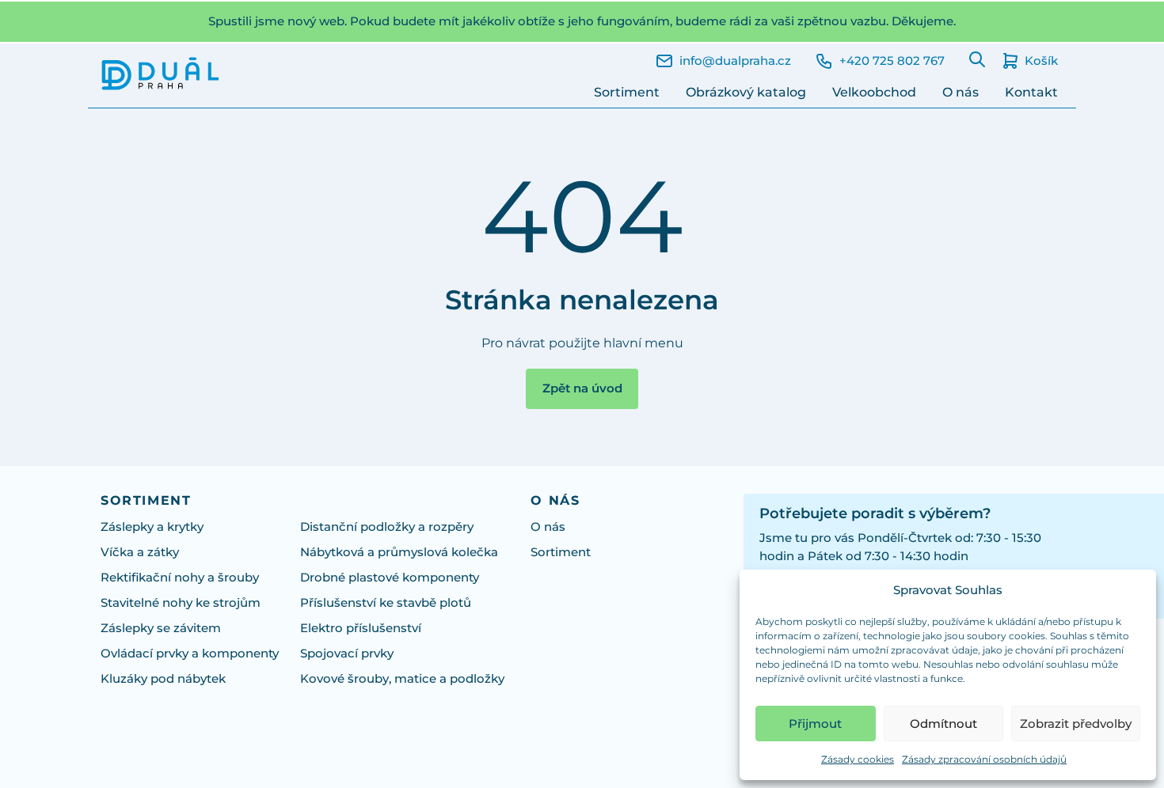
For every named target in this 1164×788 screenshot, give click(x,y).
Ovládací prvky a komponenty (190, 653)
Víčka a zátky (140, 551)
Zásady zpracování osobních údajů (984, 759)
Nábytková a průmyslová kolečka (399, 551)
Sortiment (627, 92)
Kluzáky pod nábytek (163, 678)
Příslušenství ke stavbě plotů (385, 602)
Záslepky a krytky (152, 526)
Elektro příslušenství (360, 627)
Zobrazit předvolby (1076, 723)
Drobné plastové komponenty (389, 577)
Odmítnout (943, 723)
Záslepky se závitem (161, 627)
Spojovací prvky (347, 653)
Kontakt (1031, 92)
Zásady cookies (857, 759)
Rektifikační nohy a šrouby (180, 577)
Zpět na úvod (582, 388)
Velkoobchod (874, 92)
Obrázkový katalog (746, 92)
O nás (960, 92)
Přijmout (815, 723)
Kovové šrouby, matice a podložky (402, 678)
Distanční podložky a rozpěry (387, 526)
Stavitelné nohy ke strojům (181, 602)
